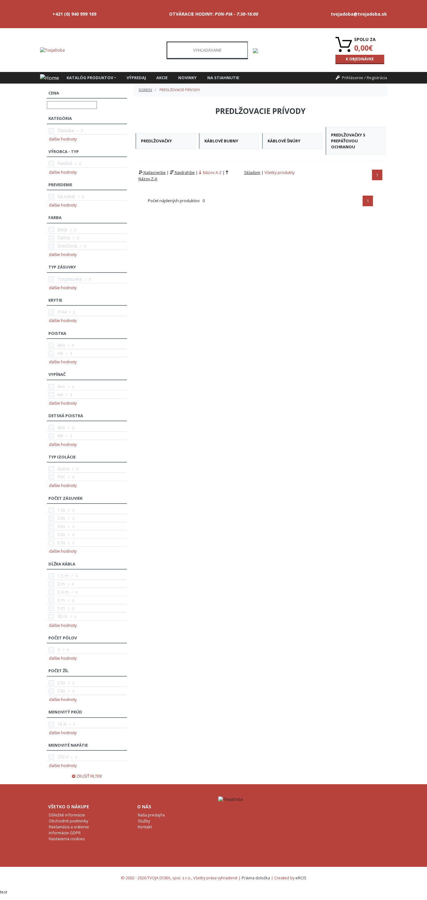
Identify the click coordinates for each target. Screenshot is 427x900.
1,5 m (63, 576)
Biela (62, 230)
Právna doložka (256, 878)
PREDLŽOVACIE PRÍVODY (179, 89)
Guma (63, 469)
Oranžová (67, 246)
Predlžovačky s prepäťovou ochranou (348, 141)
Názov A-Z (212, 172)
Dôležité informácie (67, 815)
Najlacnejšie (154, 172)
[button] (94, 77)
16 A (61, 724)
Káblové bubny (221, 141)
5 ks (61, 534)
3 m (61, 600)
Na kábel (66, 196)
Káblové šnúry (284, 141)
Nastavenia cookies (67, 838)
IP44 (61, 312)
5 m (61, 608)
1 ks (61, 510)
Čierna (63, 238)
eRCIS (300, 878)
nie (60, 353)
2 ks (61, 683)
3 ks (61, 518)
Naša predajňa (151, 815)
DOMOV (145, 89)
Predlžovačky (156, 141)
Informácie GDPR (65, 833)
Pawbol (64, 163)
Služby (144, 821)
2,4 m (63, 592)
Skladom (252, 172)
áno (61, 345)
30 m (62, 616)
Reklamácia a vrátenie (69, 827)
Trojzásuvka (69, 279)
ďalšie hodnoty (63, 139)
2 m (61, 584)
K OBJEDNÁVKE (360, 59)
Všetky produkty (279, 172)
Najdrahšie (184, 172)
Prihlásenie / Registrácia (364, 77)
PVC (61, 477)
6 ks (61, 542)
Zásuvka (65, 130)
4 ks (61, 526)
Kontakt (145, 827)
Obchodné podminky (68, 821)
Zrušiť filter (88, 776)
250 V (62, 757)
